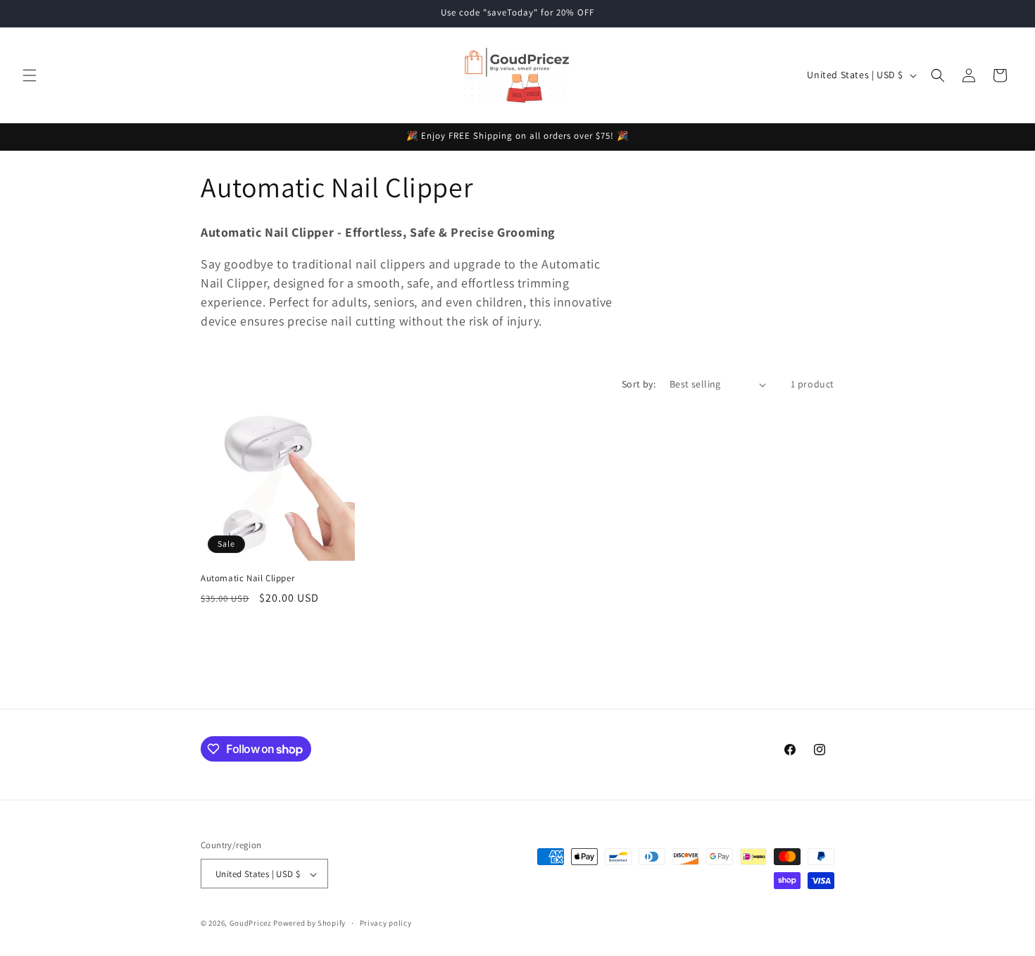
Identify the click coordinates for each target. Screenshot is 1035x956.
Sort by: (639, 384)
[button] (29, 75)
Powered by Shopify (309, 924)
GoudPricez (251, 924)
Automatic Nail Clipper (247, 578)
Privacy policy (386, 923)
